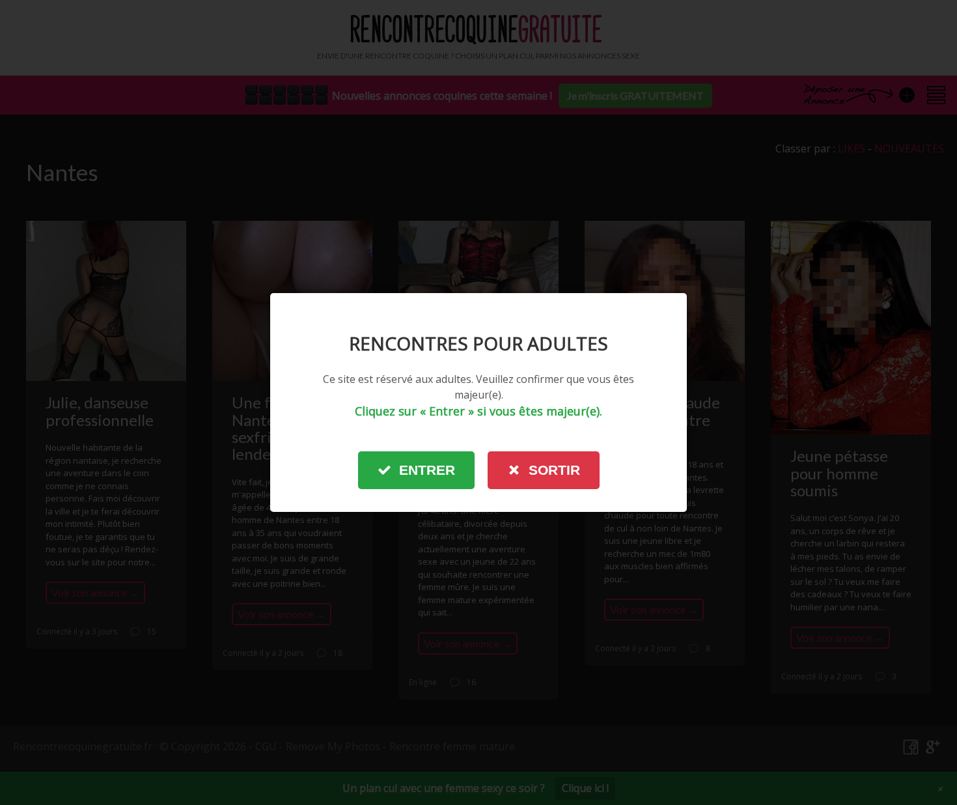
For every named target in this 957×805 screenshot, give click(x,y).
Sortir (554, 469)
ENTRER (427, 469)
